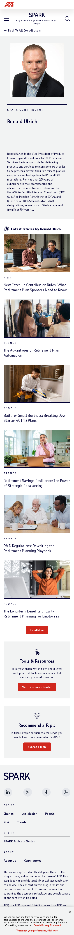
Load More (37, 630)
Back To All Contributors (24, 30)
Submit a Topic (37, 746)
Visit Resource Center (37, 687)
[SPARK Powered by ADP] (37, 15)
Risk (8, 277)
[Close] (70, 912)
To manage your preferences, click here (37, 930)
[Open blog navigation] (6, 19)
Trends (10, 342)
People (10, 408)
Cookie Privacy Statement (47, 925)
